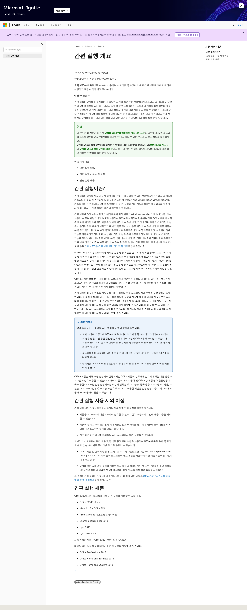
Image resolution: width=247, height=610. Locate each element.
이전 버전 (88, 46)
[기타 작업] (170, 46)
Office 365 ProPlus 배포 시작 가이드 (123, 132)
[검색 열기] (233, 25)
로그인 (241, 24)
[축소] (41, 44)
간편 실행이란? (213, 51)
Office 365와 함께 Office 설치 (95, 148)
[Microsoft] (5, 25)
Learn (77, 46)
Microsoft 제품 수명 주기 (142, 34)
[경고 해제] (241, 5)
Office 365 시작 (158, 144)
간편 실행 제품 (212, 59)
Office (98, 46)
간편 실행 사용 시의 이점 (217, 55)
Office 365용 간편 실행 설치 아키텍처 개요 (106, 246)
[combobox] (22, 49)
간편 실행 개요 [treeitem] (12, 55)
